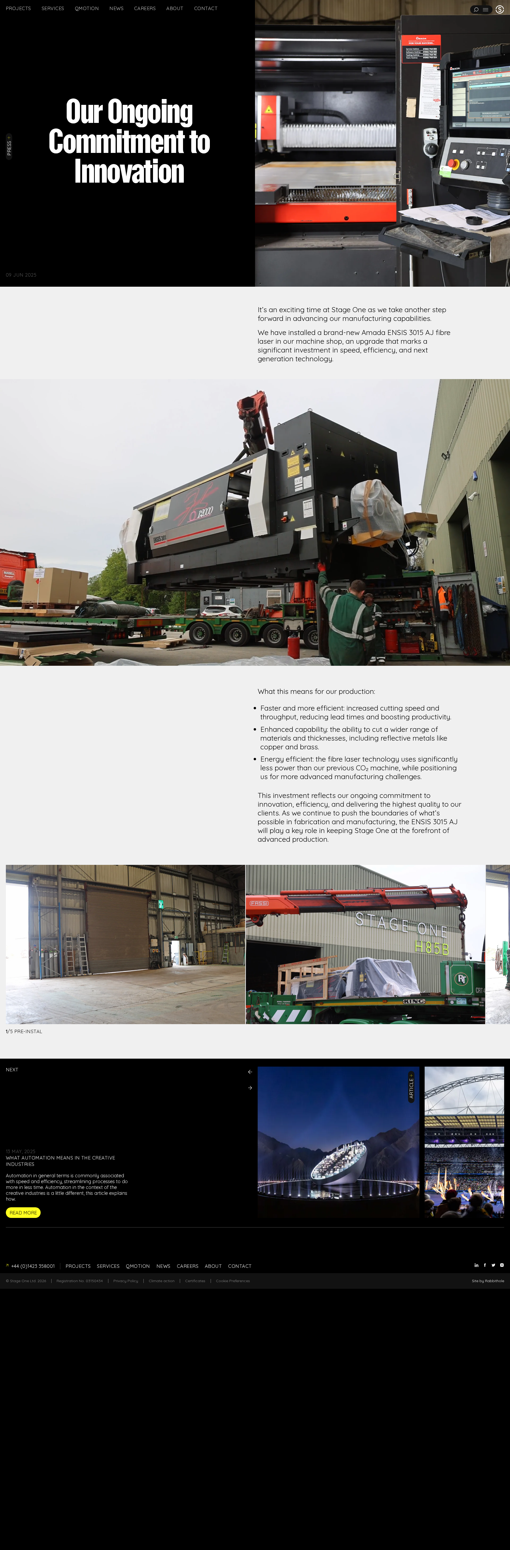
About (174, 8)
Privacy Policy (125, 1280)
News (116, 8)
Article (412, 1088)
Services (53, 8)
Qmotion (87, 8)
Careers (145, 8)
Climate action (162, 1280)
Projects (18, 8)
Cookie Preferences (233, 1280)
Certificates (195, 1280)
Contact (206, 8)
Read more (23, 1213)
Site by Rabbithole (488, 1280)
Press (9, 148)
